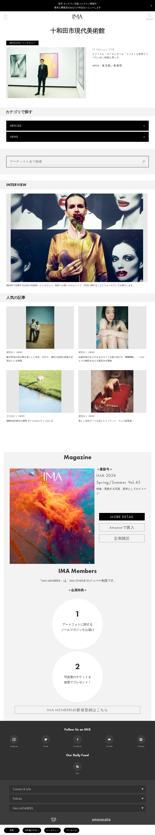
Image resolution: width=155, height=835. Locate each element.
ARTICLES (15, 126)
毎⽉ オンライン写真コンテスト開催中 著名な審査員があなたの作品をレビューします (77, 5)
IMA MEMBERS (23, 808)
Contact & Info (22, 789)
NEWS (14, 137)
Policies (17, 798)
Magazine (77, 457)
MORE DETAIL (122, 516)
